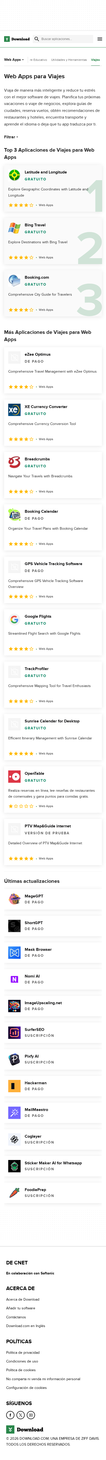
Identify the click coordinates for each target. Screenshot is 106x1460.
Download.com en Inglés (25, 1326)
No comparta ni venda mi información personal (43, 1379)
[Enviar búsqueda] (37, 39)
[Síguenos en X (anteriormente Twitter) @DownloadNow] (20, 1415)
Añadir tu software (20, 1308)
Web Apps (12, 59)
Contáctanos (16, 1317)
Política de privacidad (23, 1352)
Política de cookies (21, 1370)
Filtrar (9, 137)
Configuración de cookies (26, 1388)
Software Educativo (34, 60)
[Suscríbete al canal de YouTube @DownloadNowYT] (31, 1415)
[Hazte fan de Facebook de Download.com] (10, 1415)
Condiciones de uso (22, 1361)
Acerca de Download (22, 1299)
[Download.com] (17, 39)
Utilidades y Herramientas (69, 60)
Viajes (95, 60)
